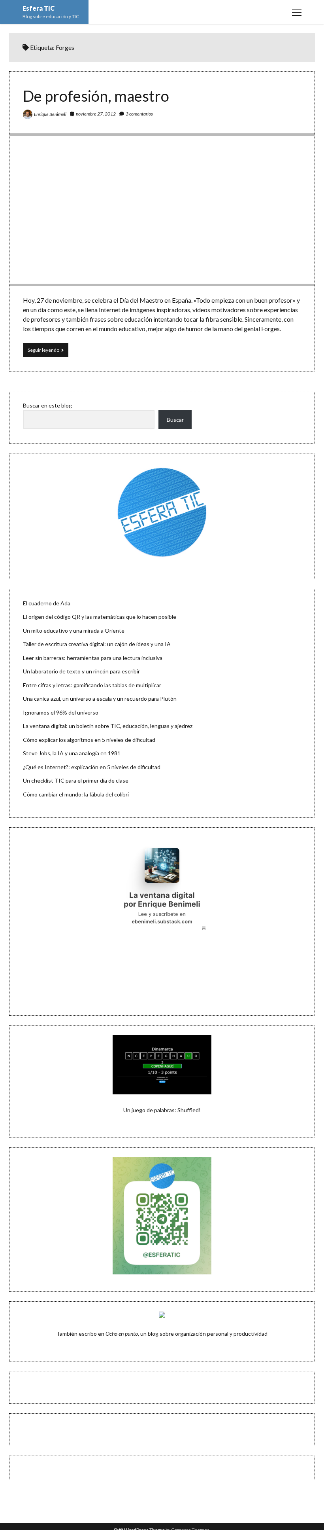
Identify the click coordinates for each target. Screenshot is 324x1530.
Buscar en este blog (47, 405)
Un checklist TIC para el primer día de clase (75, 780)
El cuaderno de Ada (46, 603)
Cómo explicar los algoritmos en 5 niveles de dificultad (89, 739)
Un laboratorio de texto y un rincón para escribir (81, 671)
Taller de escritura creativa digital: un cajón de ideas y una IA (97, 644)
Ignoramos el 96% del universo (60, 712)
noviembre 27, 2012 (96, 114)
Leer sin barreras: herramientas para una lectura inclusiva (92, 657)
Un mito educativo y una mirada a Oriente (73, 630)
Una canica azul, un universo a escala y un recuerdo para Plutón (100, 698)
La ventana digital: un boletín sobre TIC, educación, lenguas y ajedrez (107, 725)
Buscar (175, 419)
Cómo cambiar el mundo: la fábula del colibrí (76, 794)
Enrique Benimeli (50, 114)
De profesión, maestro (96, 96)
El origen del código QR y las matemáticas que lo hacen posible (99, 616)
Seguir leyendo (48, 352)
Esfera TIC (39, 8)
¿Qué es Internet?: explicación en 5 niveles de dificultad (91, 767)
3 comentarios (139, 114)
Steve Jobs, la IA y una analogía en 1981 (72, 753)
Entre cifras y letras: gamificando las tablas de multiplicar (92, 685)
